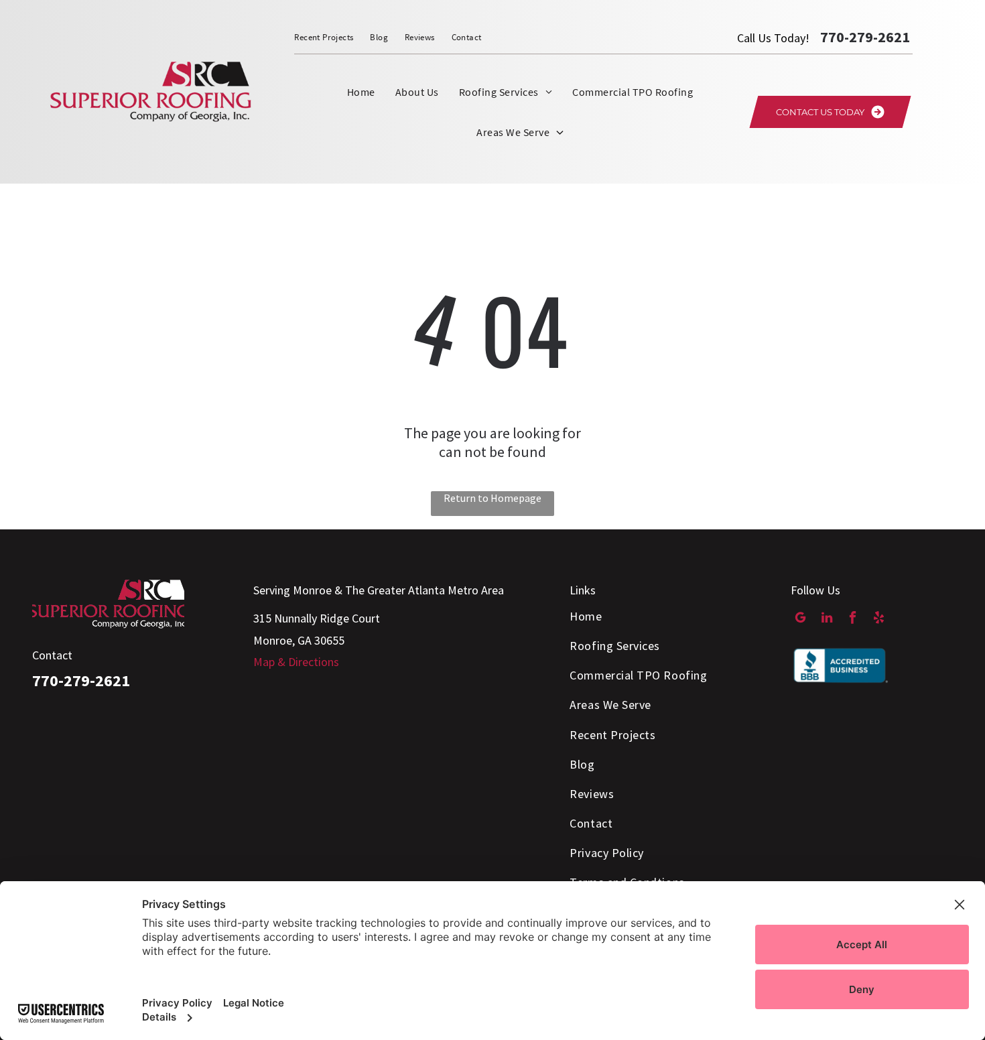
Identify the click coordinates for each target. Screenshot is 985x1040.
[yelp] (879, 619)
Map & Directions (296, 661)
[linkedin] (826, 619)
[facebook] (852, 619)
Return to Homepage (492, 498)
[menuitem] (332, 37)
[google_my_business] (800, 619)
